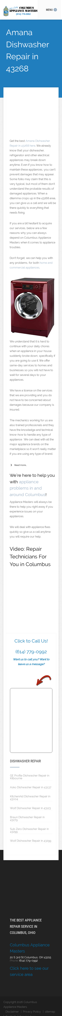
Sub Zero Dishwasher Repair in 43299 (29, 830)
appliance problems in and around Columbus (27, 488)
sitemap (50, 1011)
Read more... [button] (20, 465)
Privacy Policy (32, 1011)
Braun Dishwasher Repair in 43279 (27, 818)
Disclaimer (12, 1011)
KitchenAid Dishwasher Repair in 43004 (30, 798)
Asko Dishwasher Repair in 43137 (30, 787)
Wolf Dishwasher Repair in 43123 (30, 808)
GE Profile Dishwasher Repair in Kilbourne (29, 777)
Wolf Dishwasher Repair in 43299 (30, 840)
